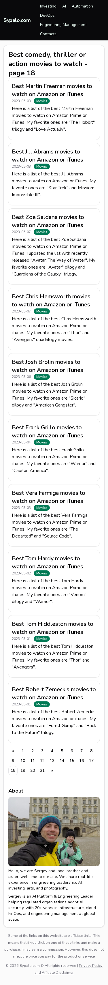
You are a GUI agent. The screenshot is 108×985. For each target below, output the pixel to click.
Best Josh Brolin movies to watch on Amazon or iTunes (47, 366)
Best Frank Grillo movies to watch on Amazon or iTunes (47, 431)
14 (62, 760)
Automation (82, 6)
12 (42, 760)
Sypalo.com (17, 20)
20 (32, 770)
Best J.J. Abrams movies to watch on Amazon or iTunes (47, 156)
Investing (48, 6)
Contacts (48, 34)
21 (42, 770)
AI (64, 6)
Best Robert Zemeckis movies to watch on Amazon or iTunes (54, 693)
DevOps (47, 15)
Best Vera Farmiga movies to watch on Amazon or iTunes (48, 497)
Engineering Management (63, 24)
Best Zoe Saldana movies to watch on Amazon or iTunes (48, 221)
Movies (41, 101)
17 (91, 760)
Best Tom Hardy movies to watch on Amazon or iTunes (47, 562)
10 (22, 760)
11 (32, 760)
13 (52, 760)
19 (22, 770)
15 (71, 760)
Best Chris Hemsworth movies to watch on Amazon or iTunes (51, 300)
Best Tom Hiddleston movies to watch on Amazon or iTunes (52, 628)
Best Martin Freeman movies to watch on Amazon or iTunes (52, 90)
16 (81, 760)
